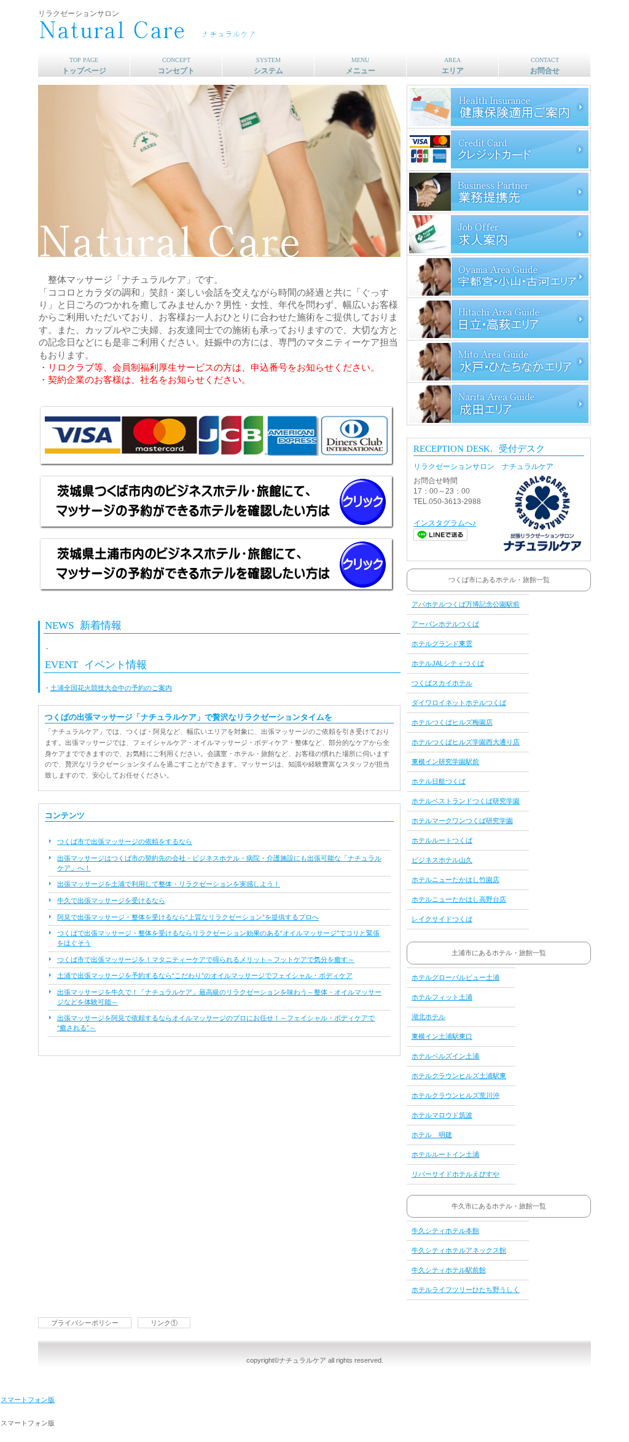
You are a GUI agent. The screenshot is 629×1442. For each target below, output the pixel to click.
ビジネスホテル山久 (442, 860)
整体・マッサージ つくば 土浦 (201, 31)
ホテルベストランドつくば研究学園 (466, 801)
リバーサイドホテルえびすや (455, 1174)
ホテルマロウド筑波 (442, 1115)
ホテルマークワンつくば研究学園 (462, 820)
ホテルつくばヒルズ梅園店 (452, 722)
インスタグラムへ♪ (444, 523)
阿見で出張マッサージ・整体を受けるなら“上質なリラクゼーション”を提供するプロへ (188, 917)
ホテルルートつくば (442, 840)
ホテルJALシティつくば (448, 663)
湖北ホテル (428, 1016)
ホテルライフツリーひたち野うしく (466, 1289)
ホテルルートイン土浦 (445, 1154)
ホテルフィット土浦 (442, 997)
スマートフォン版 (28, 1399)
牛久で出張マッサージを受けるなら (111, 900)
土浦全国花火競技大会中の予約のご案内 (111, 687)
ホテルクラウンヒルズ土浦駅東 (459, 1075)
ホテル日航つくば (439, 781)
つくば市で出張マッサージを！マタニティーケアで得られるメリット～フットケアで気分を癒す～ (205, 959)
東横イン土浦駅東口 (442, 1036)
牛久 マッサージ (498, 107)
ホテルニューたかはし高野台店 (459, 899)
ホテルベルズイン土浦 (445, 1056)
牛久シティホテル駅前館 (449, 1270)
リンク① (164, 1322)
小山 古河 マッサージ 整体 (498, 277)
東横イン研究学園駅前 (445, 761)
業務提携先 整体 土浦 (498, 192)
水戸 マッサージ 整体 (498, 361)
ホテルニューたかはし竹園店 (455, 879)
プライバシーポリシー (85, 1322)
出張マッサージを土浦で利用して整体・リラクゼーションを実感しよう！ (168, 884)
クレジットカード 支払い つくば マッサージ (498, 149)
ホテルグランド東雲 (442, 643)
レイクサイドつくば (442, 919)
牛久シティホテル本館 (445, 1230)
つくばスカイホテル (442, 683)
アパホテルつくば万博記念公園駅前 (466, 604)
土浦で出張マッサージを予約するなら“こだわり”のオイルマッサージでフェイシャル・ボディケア (205, 975)
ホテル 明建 (432, 1134)
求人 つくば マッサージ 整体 (498, 234)
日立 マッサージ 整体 (498, 319)
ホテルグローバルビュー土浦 (455, 977)
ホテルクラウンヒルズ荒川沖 (455, 1095)
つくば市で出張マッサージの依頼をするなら (124, 841)
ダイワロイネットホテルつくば (459, 702)
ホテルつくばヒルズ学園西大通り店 (466, 742)
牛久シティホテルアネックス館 (459, 1250)
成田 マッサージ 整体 (498, 404)
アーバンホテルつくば (445, 624)
